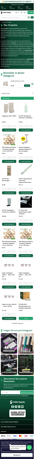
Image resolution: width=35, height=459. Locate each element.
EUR (17, 12)
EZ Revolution (28, 50)
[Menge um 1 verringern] (3, 126)
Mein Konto (21, 12)
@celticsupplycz (19, 406)
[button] (29, 447)
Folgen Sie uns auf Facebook (12, 406)
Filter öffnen (6, 98)
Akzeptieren (17, 455)
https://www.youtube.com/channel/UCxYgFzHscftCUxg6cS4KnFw (22, 406)
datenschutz (25, 395)
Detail (26, 318)
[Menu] (30, 12)
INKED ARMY (30, 59)
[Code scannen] (28, 17)
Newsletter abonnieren (27, 392)
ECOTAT (14, 43)
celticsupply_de (16, 406)
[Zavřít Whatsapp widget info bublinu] (10, 445)
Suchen (32, 17)
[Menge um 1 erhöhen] (14, 126)
